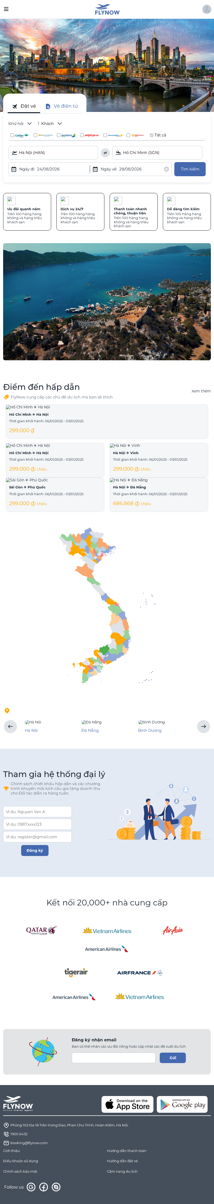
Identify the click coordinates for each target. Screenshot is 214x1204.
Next (203, 726)
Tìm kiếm (190, 169)
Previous (10, 726)
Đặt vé (28, 106)
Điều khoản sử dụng (20, 1161)
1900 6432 (18, 1134)
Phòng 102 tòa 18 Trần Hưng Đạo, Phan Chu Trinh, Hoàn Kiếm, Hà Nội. (69, 1125)
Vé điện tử (66, 106)
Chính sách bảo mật (20, 1171)
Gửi (173, 1057)
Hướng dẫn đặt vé (122, 1161)
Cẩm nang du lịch (122, 1171)
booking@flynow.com (29, 1143)
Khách (46, 123)
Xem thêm (201, 391)
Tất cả (160, 135)
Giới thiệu (11, 1151)
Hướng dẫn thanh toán (126, 1151)
